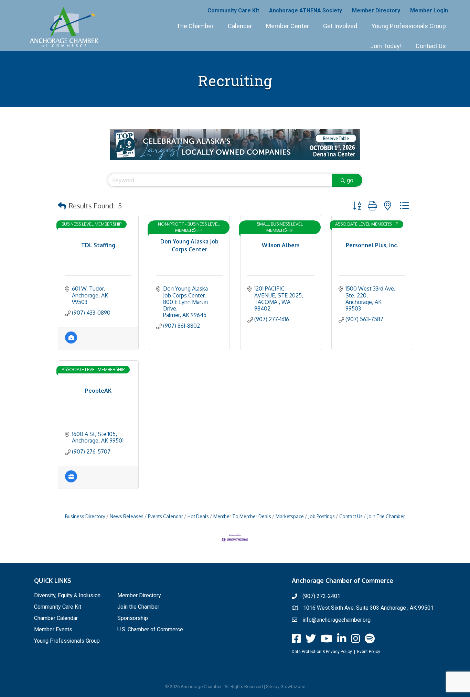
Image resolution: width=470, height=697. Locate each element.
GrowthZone (292, 686)
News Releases (126, 516)
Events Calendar (165, 516)
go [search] (350, 180)
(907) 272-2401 (321, 596)
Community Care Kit (233, 10)
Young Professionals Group (408, 26)
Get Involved (340, 26)
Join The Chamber (386, 516)
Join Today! (386, 46)
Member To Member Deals (242, 516)
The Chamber (195, 26)
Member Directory (376, 10)
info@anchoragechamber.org (336, 620)
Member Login (429, 10)
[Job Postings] (71, 341)
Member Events (53, 629)
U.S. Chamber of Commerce (150, 629)
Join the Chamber (138, 606)
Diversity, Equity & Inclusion (67, 595)
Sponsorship (132, 618)
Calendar (240, 26)
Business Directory (85, 516)
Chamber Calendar (56, 618)
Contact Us (431, 46)
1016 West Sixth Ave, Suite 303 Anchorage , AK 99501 (368, 608)
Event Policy (368, 651)
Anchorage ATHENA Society (305, 10)
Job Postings (321, 516)
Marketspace (290, 516)
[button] (62, 205)
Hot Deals (198, 516)
